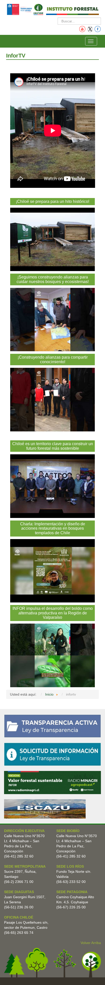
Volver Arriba (91, 943)
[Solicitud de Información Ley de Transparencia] (52, 754)
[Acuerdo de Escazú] (45, 809)
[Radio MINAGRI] (52, 782)
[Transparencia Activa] (52, 726)
